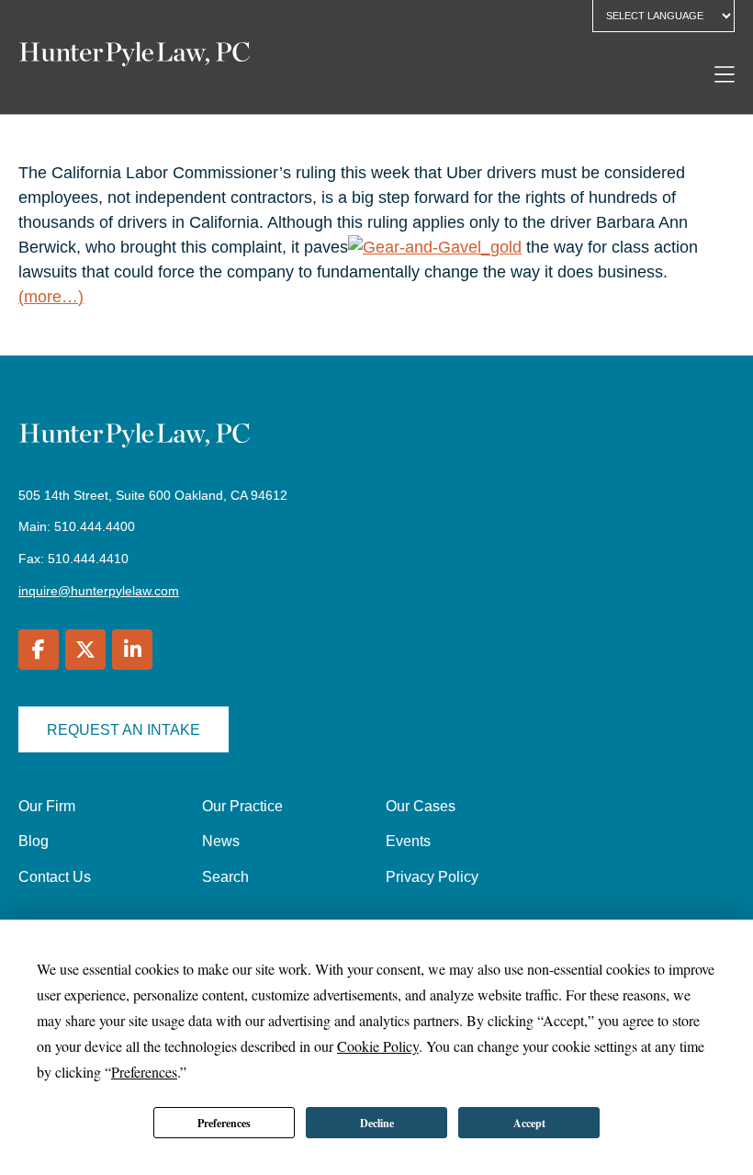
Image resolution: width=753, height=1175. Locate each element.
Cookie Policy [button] (378, 1046)
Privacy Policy (432, 877)
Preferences (224, 1123)
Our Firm (46, 806)
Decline (377, 1123)
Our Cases (420, 806)
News (221, 841)
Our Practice (242, 806)
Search (225, 877)
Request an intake (123, 730)
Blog (33, 841)
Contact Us (54, 877)
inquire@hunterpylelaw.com (98, 590)
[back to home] (134, 57)
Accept (529, 1123)
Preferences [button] (144, 1071)
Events (408, 841)
